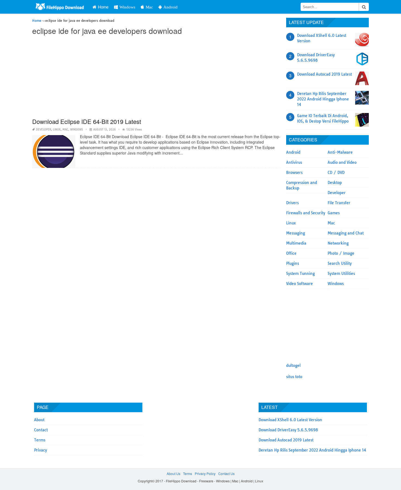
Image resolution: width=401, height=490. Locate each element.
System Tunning (300, 273)
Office (291, 253)
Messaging (295, 233)
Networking (338, 243)
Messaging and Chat (346, 233)
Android (170, 7)
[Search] (364, 7)
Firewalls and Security (305, 212)
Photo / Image (341, 253)
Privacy (40, 450)
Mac (149, 7)
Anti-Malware (340, 152)
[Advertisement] (156, 77)
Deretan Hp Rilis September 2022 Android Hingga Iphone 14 (323, 99)
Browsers (294, 172)
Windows (127, 7)
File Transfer (339, 202)
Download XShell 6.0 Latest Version (290, 419)
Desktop (335, 182)
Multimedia (296, 243)
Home (103, 6)
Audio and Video (342, 162)
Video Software (299, 283)
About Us (173, 473)
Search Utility (340, 263)
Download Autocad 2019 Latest (324, 74)
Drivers (292, 202)
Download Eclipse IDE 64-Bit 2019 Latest (86, 121)
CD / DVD (336, 172)
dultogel (293, 365)
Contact (41, 429)
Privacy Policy (205, 473)
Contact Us (226, 473)
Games (334, 212)
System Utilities (341, 273)
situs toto (294, 376)
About (39, 419)
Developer (43, 129)
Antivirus (294, 162)
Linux (57, 129)
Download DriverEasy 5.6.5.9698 (288, 429)
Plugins (292, 263)
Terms (39, 440)
